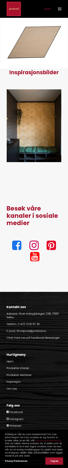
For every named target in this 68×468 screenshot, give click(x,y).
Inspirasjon (14, 382)
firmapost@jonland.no (31, 331)
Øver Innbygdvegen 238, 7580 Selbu (33, 315)
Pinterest (15, 426)
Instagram (16, 419)
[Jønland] (14, 9)
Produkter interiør (18, 368)
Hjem (10, 361)
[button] (17, 249)
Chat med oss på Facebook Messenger (33, 338)
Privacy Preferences (16, 461)
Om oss (12, 388)
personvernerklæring (48, 440)
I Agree (54, 461)
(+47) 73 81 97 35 (29, 324)
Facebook (16, 412)
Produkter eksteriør (19, 375)
